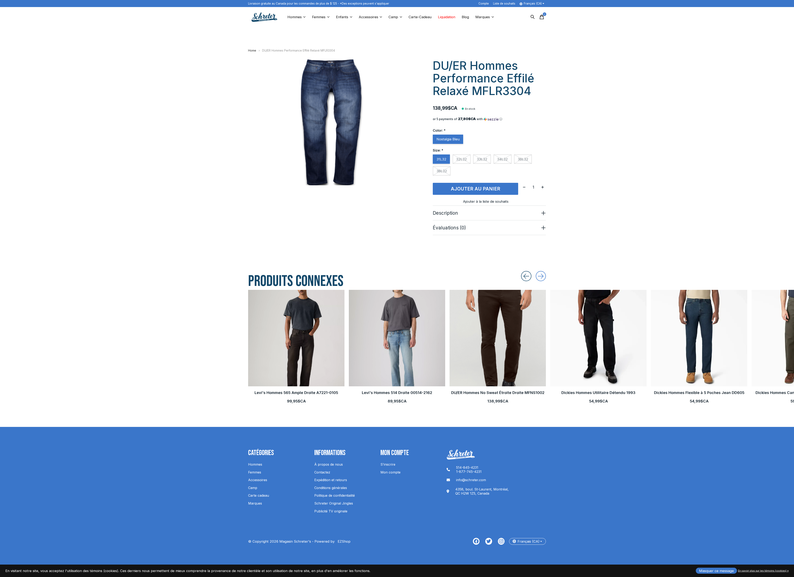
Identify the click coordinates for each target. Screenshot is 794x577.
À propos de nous (328, 464)
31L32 (441, 159)
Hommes (294, 17)
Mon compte (390, 472)
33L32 (482, 159)
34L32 (502, 159)
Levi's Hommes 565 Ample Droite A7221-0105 (296, 392)
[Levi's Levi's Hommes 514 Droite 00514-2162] (397, 338)
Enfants (342, 17)
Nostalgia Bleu (448, 139)
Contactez (322, 472)
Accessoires (368, 17)
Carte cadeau (258, 495)
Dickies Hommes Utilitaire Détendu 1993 (598, 392)
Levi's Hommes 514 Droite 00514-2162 (397, 392)
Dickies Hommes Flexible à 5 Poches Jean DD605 (699, 392)
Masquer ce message (716, 571)
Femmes (318, 17)
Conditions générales (330, 488)
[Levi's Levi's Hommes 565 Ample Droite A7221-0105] (296, 338)
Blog (465, 17)
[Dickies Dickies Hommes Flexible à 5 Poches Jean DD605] (699, 338)
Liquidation (446, 17)
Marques (482, 17)
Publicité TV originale (330, 511)
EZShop (343, 541)
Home (252, 50)
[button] (489, 119)
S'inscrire (387, 464)
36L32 (523, 159)
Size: (438, 150)
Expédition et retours (330, 480)
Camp (393, 17)
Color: (439, 130)
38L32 (441, 171)
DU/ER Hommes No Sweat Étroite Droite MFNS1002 (497, 392)
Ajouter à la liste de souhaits (485, 201)
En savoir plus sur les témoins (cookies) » (763, 570)
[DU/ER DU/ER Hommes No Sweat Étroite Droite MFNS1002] (498, 338)
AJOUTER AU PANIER (475, 189)
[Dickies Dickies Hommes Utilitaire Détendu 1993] (598, 338)
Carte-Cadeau (420, 17)
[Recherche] (533, 17)
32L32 (461, 159)
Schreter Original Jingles (333, 503)
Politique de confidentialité (334, 495)
